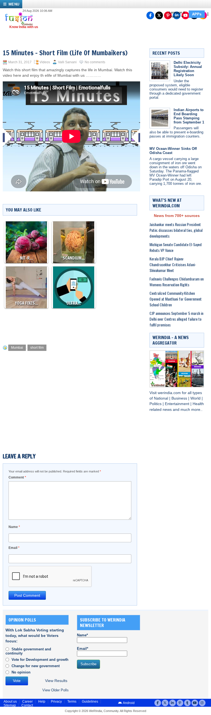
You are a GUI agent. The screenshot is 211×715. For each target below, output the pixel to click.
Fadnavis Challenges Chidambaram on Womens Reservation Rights (176, 281)
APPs (196, 14)
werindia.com (170, 393)
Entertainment (177, 404)
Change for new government (36, 666)
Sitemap (10, 705)
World (196, 398)
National (161, 398)
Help (41, 701)
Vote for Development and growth (40, 660)
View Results (56, 681)
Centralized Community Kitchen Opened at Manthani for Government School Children (175, 298)
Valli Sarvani (67, 62)
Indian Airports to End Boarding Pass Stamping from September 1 (189, 116)
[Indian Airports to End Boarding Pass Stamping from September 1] (159, 118)
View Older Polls (55, 690)
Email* (82, 649)
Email (14, 548)
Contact (27, 705)
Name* (82, 635)
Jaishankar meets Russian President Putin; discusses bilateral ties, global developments (175, 230)
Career (27, 701)
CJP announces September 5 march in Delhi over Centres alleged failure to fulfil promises (176, 319)
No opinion (21, 672)
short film (37, 348)
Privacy (56, 701)
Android (128, 703)
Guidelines (90, 701)
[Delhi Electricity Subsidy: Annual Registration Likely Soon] (159, 71)
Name (14, 527)
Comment (17, 477)
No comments (95, 62)
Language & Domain (177, 14)
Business (179, 398)
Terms (71, 701)
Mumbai (17, 348)
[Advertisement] (103, 325)
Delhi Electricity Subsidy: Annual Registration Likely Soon (188, 69)
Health (198, 404)
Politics (156, 404)
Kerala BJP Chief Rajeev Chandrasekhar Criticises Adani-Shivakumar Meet (172, 264)
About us (10, 701)
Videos (45, 62)
